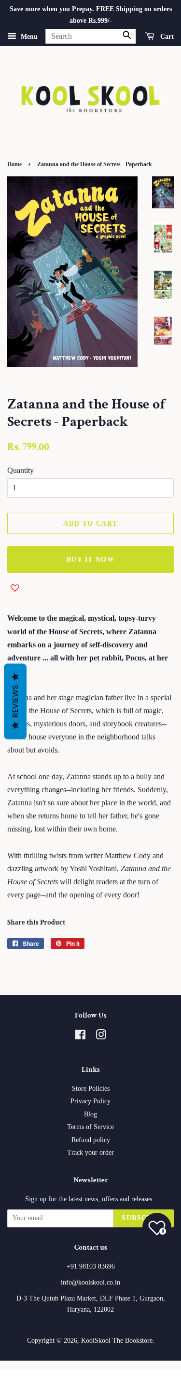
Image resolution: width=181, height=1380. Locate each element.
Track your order (90, 1152)
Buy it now (90, 559)
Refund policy (90, 1140)
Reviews (15, 701)
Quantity (20, 470)
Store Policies (91, 1088)
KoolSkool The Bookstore (117, 1340)
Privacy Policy (90, 1101)
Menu (28, 36)
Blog (90, 1114)
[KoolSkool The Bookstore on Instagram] (101, 1036)
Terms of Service (90, 1126)
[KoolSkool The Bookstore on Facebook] (80, 1036)
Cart (166, 36)
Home (14, 164)
